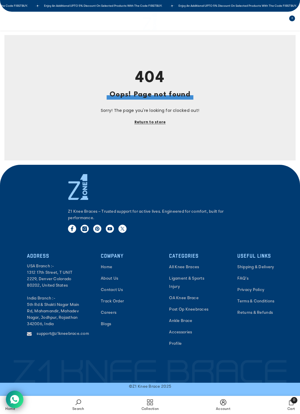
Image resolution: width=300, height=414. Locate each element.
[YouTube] (110, 229)
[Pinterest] (97, 229)
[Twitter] (122, 229)
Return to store (150, 121)
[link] (78, 405)
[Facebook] (72, 229)
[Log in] (275, 21)
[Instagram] (85, 229)
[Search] (24, 21)
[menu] (7, 21)
